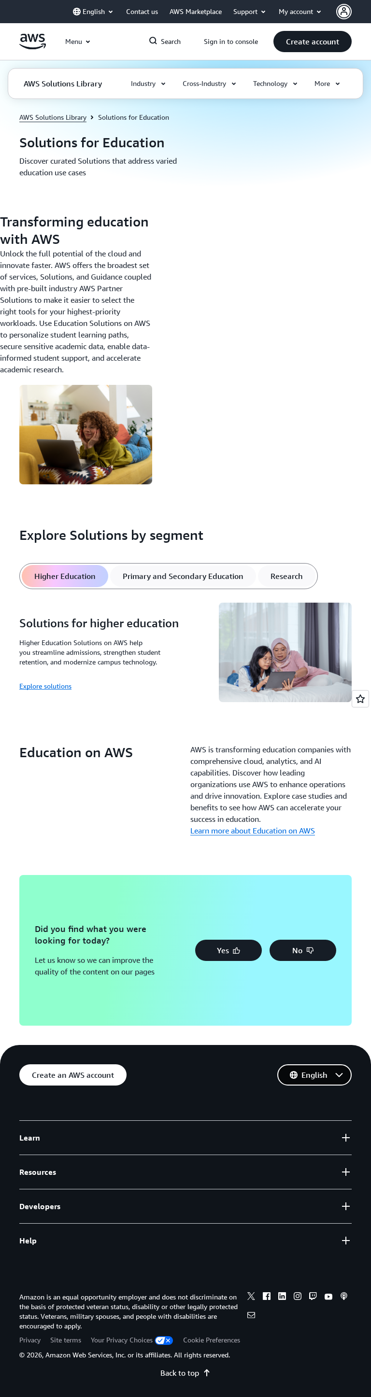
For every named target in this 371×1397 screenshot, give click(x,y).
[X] (251, 1297)
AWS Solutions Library (52, 117)
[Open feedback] (360, 698)
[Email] (251, 1316)
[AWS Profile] (344, 11)
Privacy (30, 1340)
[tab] (65, 576)
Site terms (65, 1340)
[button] (312, 41)
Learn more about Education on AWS (252, 830)
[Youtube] (328, 1297)
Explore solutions (45, 686)
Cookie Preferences (211, 1340)
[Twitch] (313, 1297)
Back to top (179, 1373)
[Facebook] (267, 1297)
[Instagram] (297, 1297)
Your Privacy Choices (122, 1340)
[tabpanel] (185, 654)
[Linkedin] (282, 1297)
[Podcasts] (344, 1297)
